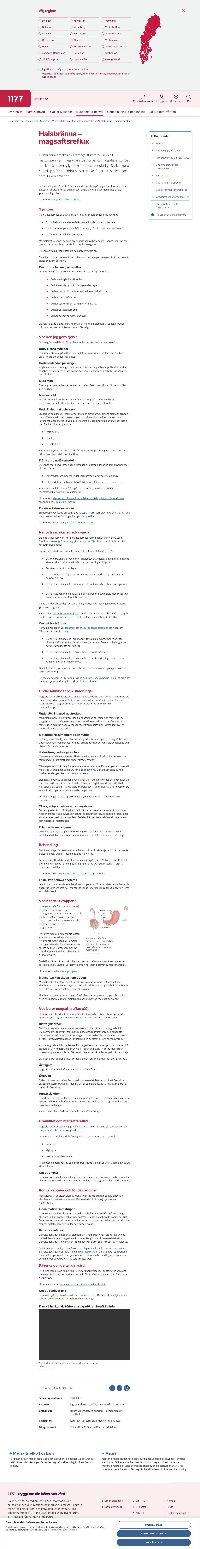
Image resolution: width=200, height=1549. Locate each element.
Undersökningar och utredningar (167, 166)
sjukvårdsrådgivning (94, 678)
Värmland (110, 20)
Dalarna (46, 27)
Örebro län (111, 52)
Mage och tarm (60, 121)
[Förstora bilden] (108, 920)
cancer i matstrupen (115, 1248)
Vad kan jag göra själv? (168, 150)
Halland (46, 46)
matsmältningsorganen (65, 971)
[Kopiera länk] (119, 1388)
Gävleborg (48, 40)
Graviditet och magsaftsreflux (172, 197)
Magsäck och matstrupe (84, 121)
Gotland (46, 33)
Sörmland (79, 52)
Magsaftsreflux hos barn (33, 1453)
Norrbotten (80, 33)
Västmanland (112, 40)
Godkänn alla (154, 1542)
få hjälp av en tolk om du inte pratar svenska (71, 1295)
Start (22, 121)
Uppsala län (80, 59)
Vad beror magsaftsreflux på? (172, 189)
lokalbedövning (86, 769)
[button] (127, 1388)
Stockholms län (82, 46)
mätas (70, 810)
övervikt (46, 403)
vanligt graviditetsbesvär (75, 1126)
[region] (100, 1533)
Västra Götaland (114, 46)
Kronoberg (79, 27)
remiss (104, 703)
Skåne (77, 40)
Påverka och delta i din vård (171, 214)
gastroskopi (78, 703)
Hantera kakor (154, 1524)
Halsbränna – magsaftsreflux (115, 121)
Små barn (116, 257)
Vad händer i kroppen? (168, 182)
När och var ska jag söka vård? (172, 157)
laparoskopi (95, 887)
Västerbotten (112, 27)
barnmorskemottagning (66, 613)
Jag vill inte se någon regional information (65, 69)
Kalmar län (79, 20)
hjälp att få (106, 385)
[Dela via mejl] (112, 1388)
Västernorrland (113, 33)
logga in (55, 607)
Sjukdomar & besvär (39, 121)
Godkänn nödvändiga (153, 1533)
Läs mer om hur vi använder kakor (60, 1529)
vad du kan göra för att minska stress (73, 522)
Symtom (160, 143)
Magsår (111, 1453)
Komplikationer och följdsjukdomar (167, 205)
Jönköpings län (50, 59)
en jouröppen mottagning (94, 627)
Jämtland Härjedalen (53, 52)
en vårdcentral (57, 551)
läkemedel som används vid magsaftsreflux (81, 873)
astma (92, 303)
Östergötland (112, 59)
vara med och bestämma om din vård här (83, 1284)
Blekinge (47, 20)
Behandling (162, 175)
